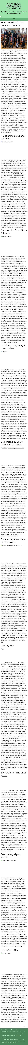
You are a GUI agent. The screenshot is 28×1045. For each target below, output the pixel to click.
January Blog (7, 645)
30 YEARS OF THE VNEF (14, 772)
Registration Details (20, 1031)
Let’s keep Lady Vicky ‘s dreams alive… (13, 347)
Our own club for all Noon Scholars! (14, 232)
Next (25, 1026)
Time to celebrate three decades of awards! (13, 24)
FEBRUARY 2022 (9, 950)
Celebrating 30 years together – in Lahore (12, 443)
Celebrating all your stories (11, 856)
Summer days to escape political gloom (13, 540)
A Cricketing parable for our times (13, 137)
